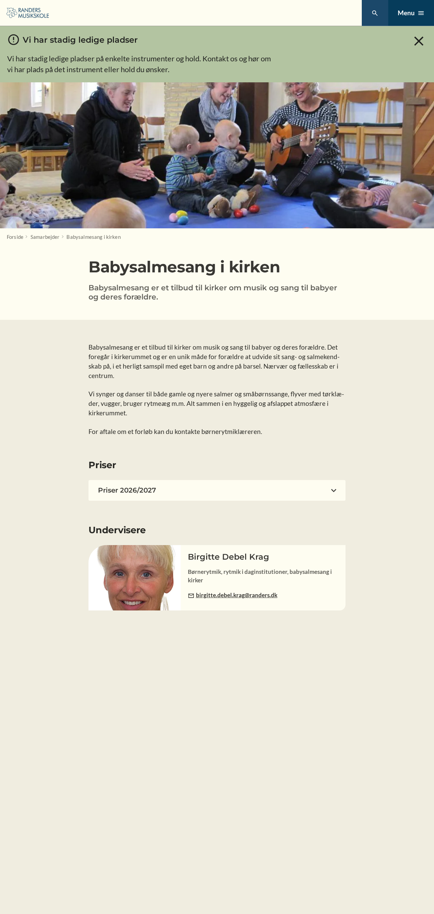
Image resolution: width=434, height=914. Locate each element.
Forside (15, 237)
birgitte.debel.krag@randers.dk (236, 595)
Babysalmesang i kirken (93, 237)
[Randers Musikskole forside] (27, 12)
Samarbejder (45, 237)
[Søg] (375, 13)
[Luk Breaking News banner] (419, 41)
